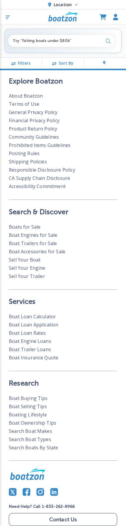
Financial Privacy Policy (34, 120)
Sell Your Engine (27, 268)
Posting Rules (24, 153)
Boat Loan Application (33, 324)
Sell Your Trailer (27, 276)
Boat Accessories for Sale (37, 251)
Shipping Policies (28, 161)
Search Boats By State (33, 447)
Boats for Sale (24, 227)
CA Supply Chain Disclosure (39, 178)
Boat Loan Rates (27, 333)
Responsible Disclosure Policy (42, 170)
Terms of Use (24, 104)
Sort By (66, 63)
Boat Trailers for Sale (33, 243)
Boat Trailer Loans (30, 349)
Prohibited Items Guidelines (40, 145)
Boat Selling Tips (28, 406)
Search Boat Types (30, 439)
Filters (24, 63)
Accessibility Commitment (37, 186)
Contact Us (63, 519)
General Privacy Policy (33, 112)
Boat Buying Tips (28, 398)
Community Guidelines (34, 137)
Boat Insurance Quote (33, 357)
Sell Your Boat (24, 260)
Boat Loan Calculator (32, 316)
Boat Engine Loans (30, 341)
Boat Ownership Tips (32, 423)
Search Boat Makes (30, 431)
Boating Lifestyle (28, 414)
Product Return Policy (33, 128)
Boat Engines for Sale (33, 235)
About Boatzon (26, 96)
